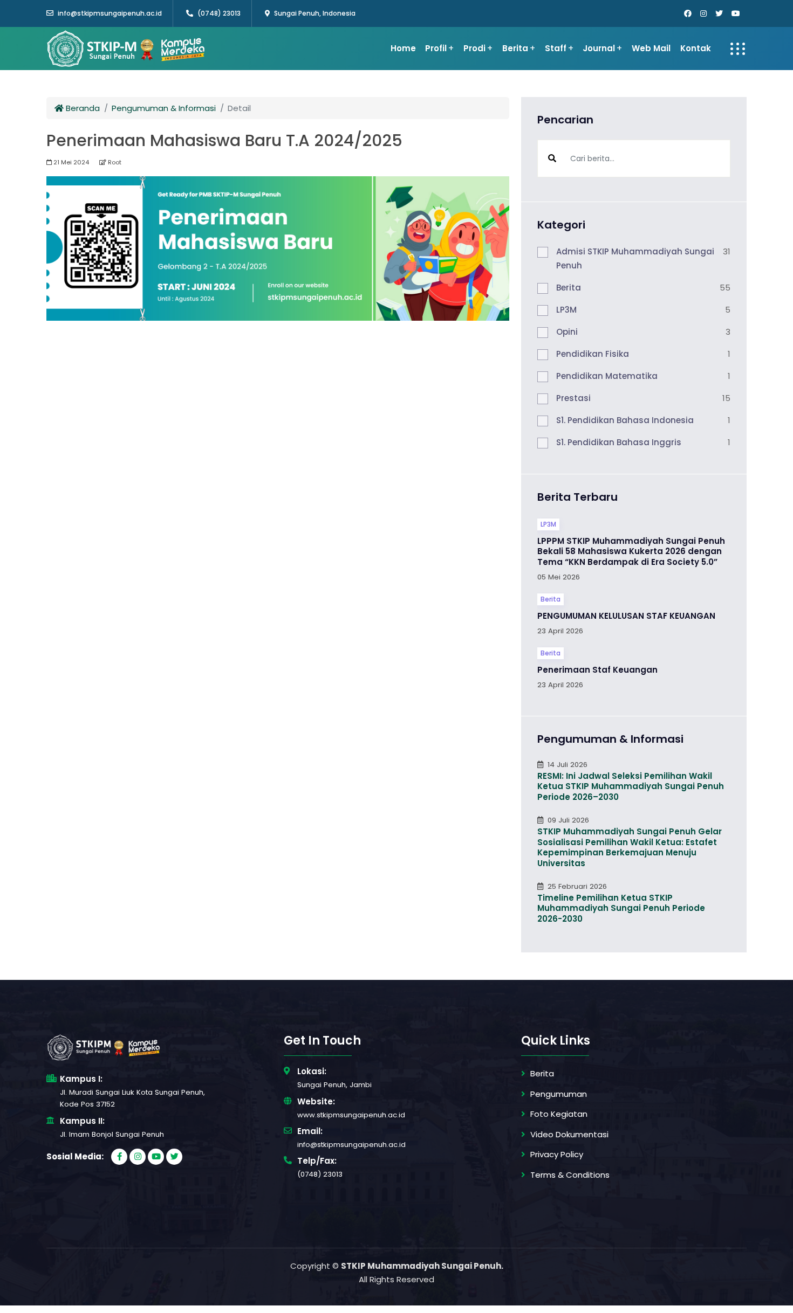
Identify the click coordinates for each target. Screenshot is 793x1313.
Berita (515, 48)
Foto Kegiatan (558, 1113)
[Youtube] (736, 13)
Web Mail (651, 48)
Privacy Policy (556, 1154)
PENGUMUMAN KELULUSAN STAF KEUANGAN (626, 615)
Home (403, 48)
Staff (555, 48)
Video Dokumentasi (569, 1134)
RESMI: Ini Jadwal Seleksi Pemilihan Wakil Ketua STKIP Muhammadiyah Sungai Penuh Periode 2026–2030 (630, 786)
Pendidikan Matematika (607, 376)
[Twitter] (174, 1157)
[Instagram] (703, 13)
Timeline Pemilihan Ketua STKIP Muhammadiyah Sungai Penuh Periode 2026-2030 (621, 908)
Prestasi (573, 398)
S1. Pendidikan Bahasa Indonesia (625, 420)
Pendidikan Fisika (592, 354)
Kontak (695, 48)
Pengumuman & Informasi (164, 108)
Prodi (474, 48)
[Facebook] (688, 13)
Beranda (82, 108)
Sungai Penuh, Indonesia (314, 13)
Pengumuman (558, 1094)
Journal (599, 48)
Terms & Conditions (570, 1174)
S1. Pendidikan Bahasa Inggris (618, 442)
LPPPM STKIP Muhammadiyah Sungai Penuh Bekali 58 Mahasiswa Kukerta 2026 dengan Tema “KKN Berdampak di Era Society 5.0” (631, 551)
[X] (719, 13)
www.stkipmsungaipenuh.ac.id (351, 1115)
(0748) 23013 (219, 13)
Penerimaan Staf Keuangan (597, 669)
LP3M (566, 309)
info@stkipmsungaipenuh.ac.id (110, 13)
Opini (567, 331)
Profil (436, 48)
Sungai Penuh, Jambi (334, 1085)
